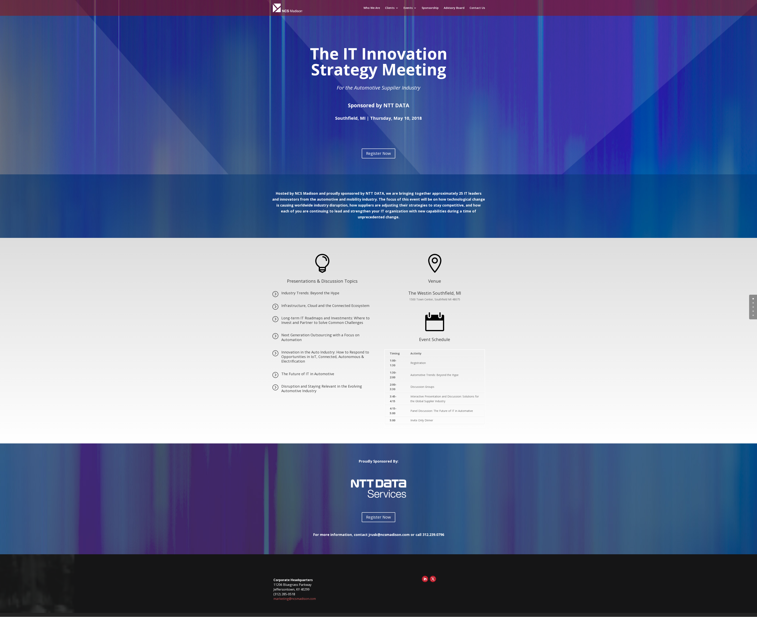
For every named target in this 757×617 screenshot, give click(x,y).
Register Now (378, 153)
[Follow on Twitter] (433, 579)
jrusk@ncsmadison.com (389, 534)
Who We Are (372, 8)
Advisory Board (454, 8)
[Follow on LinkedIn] (425, 579)
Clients (389, 8)
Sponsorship (430, 8)
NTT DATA (396, 105)
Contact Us (477, 8)
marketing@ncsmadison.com (294, 598)
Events (408, 8)
